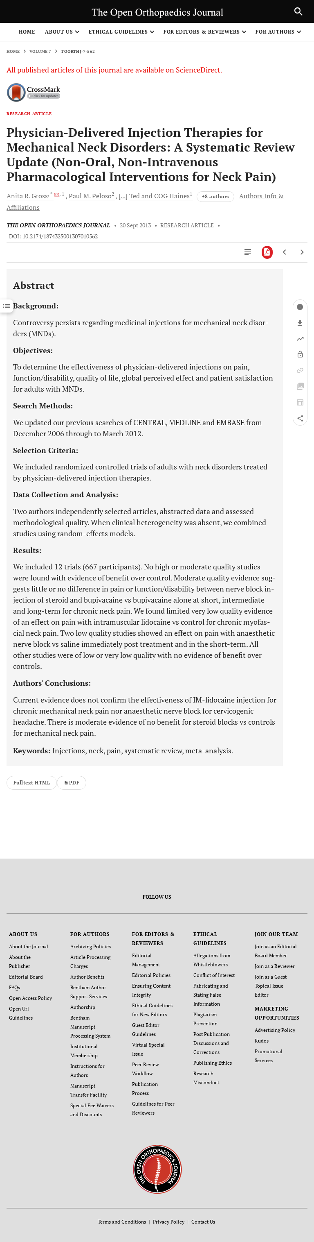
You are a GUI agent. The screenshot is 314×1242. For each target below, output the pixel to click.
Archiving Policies (90, 946)
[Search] (298, 11)
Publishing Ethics (212, 1063)
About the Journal (28, 946)
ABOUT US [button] (59, 32)
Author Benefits (87, 977)
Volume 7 (40, 51)
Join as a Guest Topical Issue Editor (271, 986)
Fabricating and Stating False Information (210, 995)
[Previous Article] (284, 252)
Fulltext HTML (31, 783)
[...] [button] (123, 195)
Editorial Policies (151, 975)
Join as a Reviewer (275, 966)
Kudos (262, 1041)
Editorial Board (26, 977)
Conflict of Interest (214, 975)
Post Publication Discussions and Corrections (211, 1043)
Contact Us (203, 1222)
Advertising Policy (275, 1030)
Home (27, 32)
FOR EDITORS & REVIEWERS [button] (202, 32)
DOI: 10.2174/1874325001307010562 (53, 236)
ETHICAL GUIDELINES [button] (118, 32)
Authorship (82, 1007)
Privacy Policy (168, 1222)
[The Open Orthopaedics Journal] (157, 1168)
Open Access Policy (30, 998)
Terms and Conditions (122, 1222)
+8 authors (215, 196)
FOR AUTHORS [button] (275, 32)
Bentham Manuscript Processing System (90, 1027)
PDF (74, 783)
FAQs (14, 987)
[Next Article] (301, 252)
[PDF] (267, 252)
